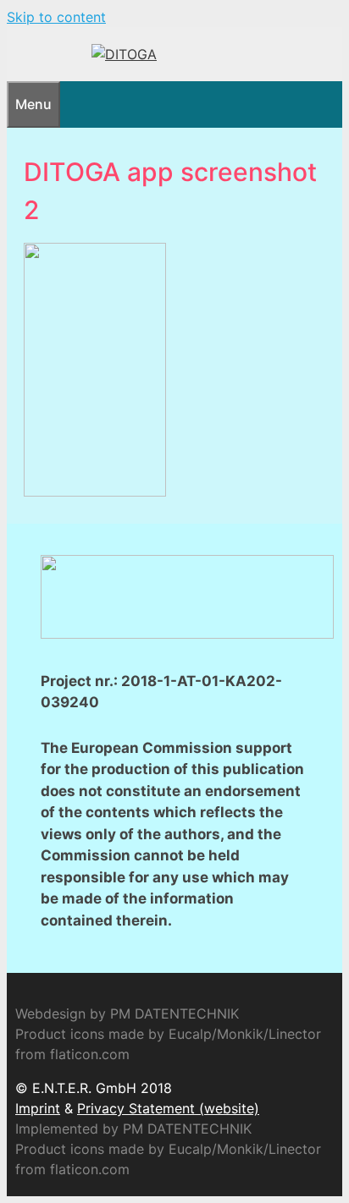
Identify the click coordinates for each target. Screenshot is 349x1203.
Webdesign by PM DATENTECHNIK (127, 1013)
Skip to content (56, 16)
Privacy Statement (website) (168, 1108)
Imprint (37, 1108)
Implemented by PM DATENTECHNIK (133, 1128)
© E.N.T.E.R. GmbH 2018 (93, 1087)
